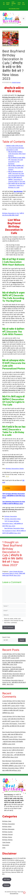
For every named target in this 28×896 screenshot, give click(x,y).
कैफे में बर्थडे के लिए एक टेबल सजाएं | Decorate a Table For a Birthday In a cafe (16, 185)
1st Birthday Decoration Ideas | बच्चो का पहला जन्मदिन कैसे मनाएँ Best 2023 (13, 768)
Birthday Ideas (6, 826)
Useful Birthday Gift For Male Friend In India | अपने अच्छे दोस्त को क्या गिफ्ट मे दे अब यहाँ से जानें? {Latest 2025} (13, 656)
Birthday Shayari (7, 834)
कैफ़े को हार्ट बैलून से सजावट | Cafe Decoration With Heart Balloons (17, 154)
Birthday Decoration (10, 516)
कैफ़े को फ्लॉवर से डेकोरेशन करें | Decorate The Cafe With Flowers (16, 167)
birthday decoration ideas (12, 519)
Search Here (6, 637)
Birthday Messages (8, 829)
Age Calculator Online (14, 8)
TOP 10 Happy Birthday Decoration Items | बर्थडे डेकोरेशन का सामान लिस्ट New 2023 (12, 523)
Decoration (5, 845)
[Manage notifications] (24, 892)
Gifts (3, 847)
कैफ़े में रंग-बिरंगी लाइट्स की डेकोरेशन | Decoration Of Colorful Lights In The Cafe (16, 179)
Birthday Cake (6, 821)
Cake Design (6, 842)
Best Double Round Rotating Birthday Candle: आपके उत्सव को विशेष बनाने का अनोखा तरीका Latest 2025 (14, 662)
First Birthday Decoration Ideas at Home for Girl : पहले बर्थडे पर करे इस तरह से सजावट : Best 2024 (14, 682)
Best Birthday (18, 191)
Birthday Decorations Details (15, 468)
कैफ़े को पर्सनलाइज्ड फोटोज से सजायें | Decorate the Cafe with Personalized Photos (16, 173)
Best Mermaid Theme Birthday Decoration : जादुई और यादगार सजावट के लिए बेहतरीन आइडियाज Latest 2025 (13, 669)
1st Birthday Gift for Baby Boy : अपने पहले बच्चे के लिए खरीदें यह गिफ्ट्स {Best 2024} (13, 755)
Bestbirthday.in (7, 858)
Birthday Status (7, 837)
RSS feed (7, 879)
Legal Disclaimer (14, 3)
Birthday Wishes (7, 840)
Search (22, 640)
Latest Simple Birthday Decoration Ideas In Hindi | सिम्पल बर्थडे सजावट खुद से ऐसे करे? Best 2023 (13, 573)
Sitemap (6, 885)
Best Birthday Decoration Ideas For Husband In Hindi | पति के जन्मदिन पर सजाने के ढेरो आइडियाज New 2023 (14, 531)
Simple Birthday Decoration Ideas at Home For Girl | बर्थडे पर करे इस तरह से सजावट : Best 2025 (13, 676)
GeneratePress (14, 893)
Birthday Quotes (7, 832)
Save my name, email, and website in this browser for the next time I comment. (13, 620)
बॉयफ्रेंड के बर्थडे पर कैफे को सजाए (14, 146)
